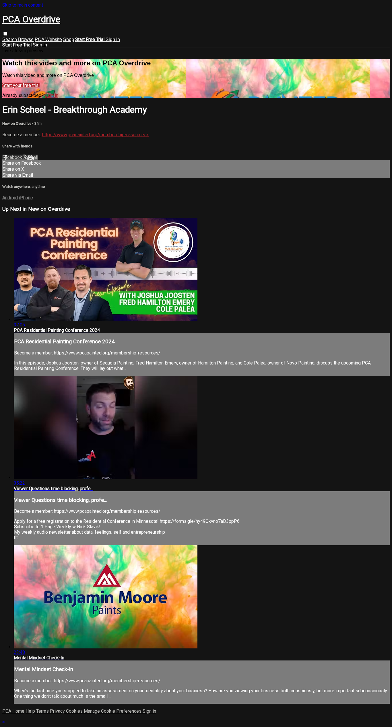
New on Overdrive (17, 123)
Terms (43, 711)
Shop (68, 39)
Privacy (58, 711)
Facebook (12, 157)
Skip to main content (22, 5)
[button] (5, 34)
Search (10, 39)
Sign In (40, 44)
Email (32, 157)
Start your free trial (21, 85)
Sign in (113, 39)
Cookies (75, 711)
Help (31, 711)
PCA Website (48, 39)
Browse (26, 39)
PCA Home (13, 711)
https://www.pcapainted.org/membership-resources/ (95, 134)
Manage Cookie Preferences (113, 711)
